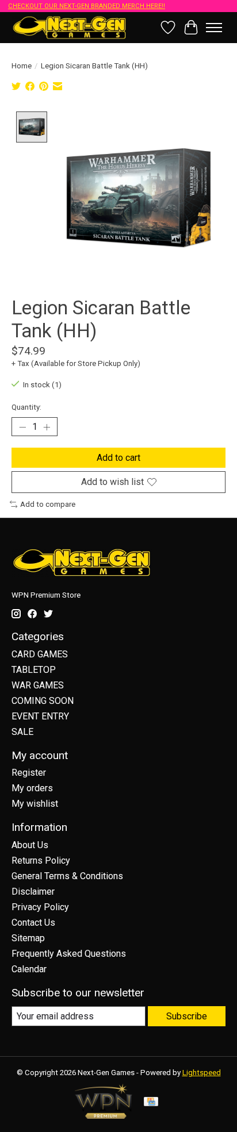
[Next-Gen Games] (70, 27)
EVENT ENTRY (40, 716)
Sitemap (28, 938)
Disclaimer (33, 891)
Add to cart (118, 457)
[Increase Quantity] (46, 426)
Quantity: (26, 407)
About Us (30, 845)
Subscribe (186, 1016)
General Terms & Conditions (67, 876)
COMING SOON (43, 700)
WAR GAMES (38, 685)
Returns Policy (41, 860)
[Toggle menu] (213, 27)
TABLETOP (34, 669)
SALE (22, 731)
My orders (32, 788)
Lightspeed (201, 1072)
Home (22, 65)
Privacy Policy (40, 907)
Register (29, 772)
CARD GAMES (40, 654)
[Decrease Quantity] (22, 426)
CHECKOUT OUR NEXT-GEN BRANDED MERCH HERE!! (86, 6)
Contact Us (33, 922)
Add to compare (47, 504)
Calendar (29, 969)
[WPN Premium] (103, 1115)
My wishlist (35, 803)
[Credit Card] (151, 1102)
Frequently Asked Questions (69, 953)
